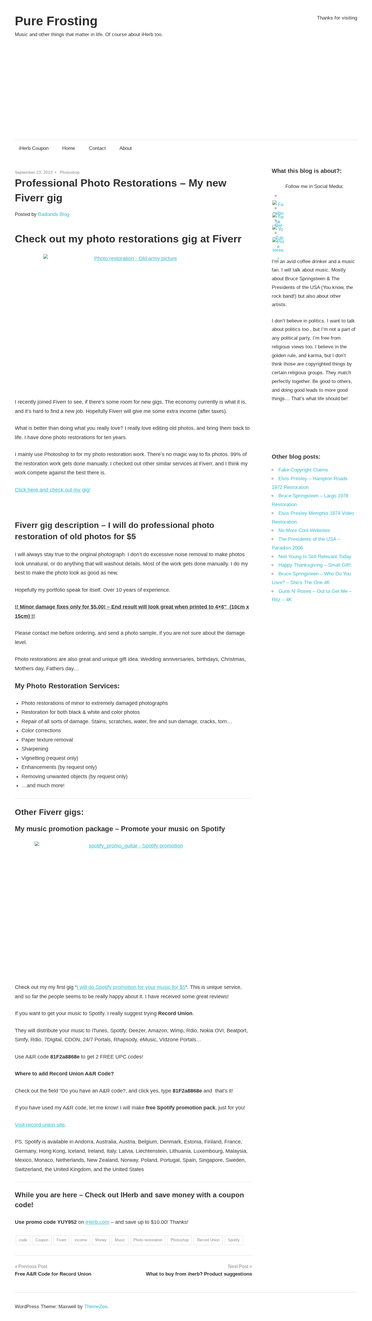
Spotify (234, 1240)
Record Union (208, 1240)
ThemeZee (95, 1306)
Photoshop (70, 172)
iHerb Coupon (34, 148)
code (23, 1240)
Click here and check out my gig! (52, 490)
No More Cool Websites (304, 530)
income (81, 1240)
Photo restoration (147, 1240)
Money (101, 1240)
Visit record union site (40, 1125)
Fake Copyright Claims (303, 470)
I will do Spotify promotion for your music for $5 (131, 987)
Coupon (41, 1240)
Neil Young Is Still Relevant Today (314, 556)
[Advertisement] (186, 86)
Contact (97, 148)
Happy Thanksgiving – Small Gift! (314, 565)
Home (68, 148)
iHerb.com (97, 1222)
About (125, 148)
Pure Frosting (56, 21)
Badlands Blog (53, 214)
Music (120, 1240)
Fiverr (61, 1240)
